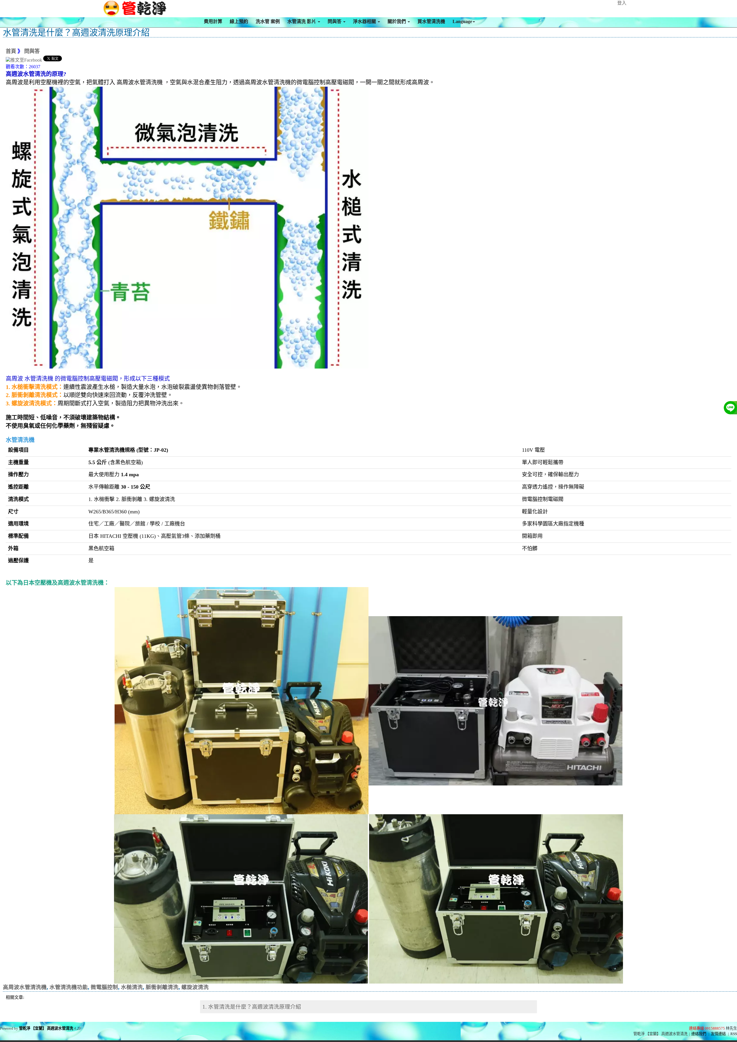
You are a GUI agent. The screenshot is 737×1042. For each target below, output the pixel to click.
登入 (621, 3)
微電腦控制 (104, 987)
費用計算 (213, 21)
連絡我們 (698, 1034)
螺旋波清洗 (195, 987)
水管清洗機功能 (69, 987)
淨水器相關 (365, 21)
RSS (733, 1034)
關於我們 (397, 21)
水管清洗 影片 (302, 21)
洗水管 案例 (268, 21)
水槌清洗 (132, 987)
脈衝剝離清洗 (162, 987)
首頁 (11, 51)
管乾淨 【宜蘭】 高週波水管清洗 (46, 1028)
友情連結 (718, 1034)
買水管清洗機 (431, 21)
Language (462, 21)
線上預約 (239, 21)
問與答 (335, 21)
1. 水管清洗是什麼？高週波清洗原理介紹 (251, 1007)
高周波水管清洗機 (25, 987)
